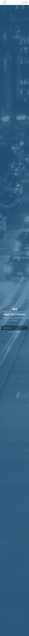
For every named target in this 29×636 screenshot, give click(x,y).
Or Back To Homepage (14, 332)
